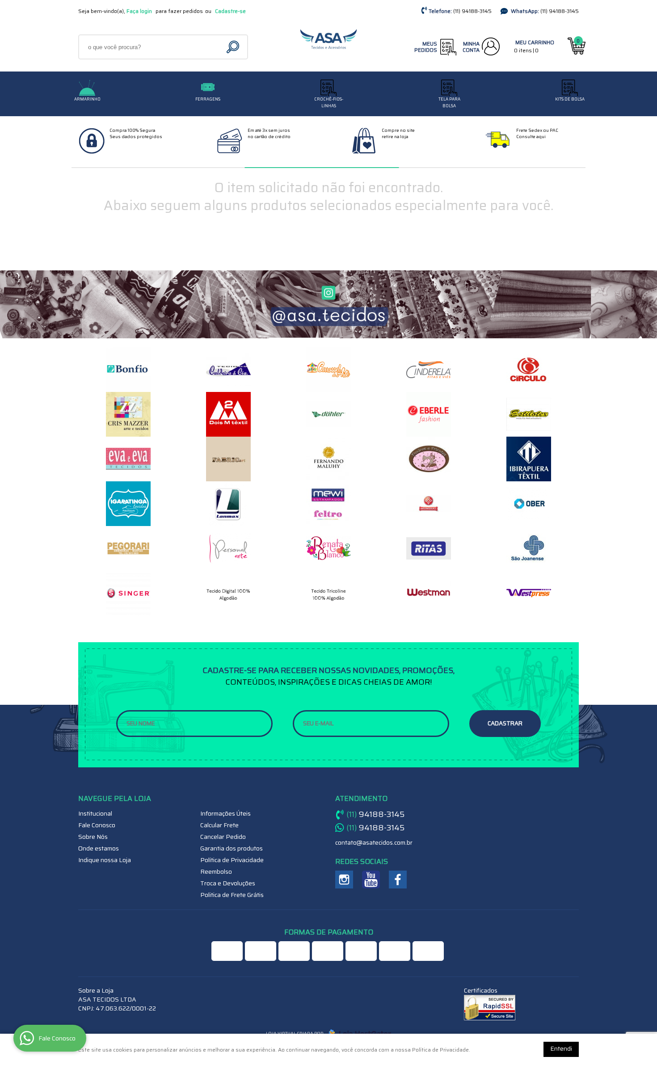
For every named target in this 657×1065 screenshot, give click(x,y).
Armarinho (87, 99)
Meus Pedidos (425, 46)
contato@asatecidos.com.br (374, 842)
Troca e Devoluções (227, 883)
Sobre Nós (93, 837)
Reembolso (216, 871)
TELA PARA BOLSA (449, 102)
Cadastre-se (230, 11)
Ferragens (207, 99)
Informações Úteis (225, 813)
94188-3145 (472, 11)
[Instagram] (344, 879)
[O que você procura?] (234, 46)
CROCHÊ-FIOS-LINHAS (328, 102)
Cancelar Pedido (223, 837)
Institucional (95, 813)
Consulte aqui (531, 136)
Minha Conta (471, 46)
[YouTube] (371, 879)
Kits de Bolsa (570, 99)
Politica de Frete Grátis (232, 895)
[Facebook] (398, 879)
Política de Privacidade (232, 860)
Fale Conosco (96, 825)
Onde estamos (98, 848)
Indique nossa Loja (104, 860)
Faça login (139, 11)
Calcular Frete (219, 825)
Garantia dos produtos (231, 848)
